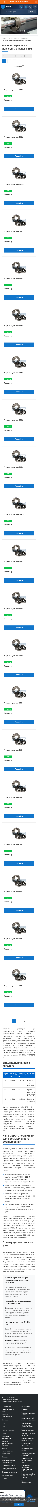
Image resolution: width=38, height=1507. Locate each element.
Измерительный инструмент (7, 1452)
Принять (19, 1504)
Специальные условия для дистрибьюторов (27, 1425)
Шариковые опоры (8, 1465)
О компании (26, 1406)
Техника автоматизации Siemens (7, 1443)
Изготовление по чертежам (27, 1444)
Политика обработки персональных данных (29, 1475)
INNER (8, 7)
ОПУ (3, 1423)
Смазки (4, 1479)
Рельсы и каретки (8, 1430)
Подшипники (6, 1406)
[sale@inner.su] (26, 7)
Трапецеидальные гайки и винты (8, 1461)
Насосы (4, 1448)
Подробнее (19, 109)
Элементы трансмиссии (6, 1437)
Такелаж (5, 1457)
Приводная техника (9, 1469)
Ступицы (5, 1420)
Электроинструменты (9, 1472)
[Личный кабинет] (35, 7)
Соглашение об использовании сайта (27, 1460)
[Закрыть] (36, 2)
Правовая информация (26, 1481)
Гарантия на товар (28, 1430)
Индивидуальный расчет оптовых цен (29, 1419)
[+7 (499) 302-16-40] (21, 7)
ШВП (3, 1426)
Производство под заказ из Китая (28, 1439)
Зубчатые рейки (7, 1475)
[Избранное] (30, 7)
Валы (4, 1433)
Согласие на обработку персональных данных (27, 1468)
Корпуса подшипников (7, 1415)
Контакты (25, 1410)
